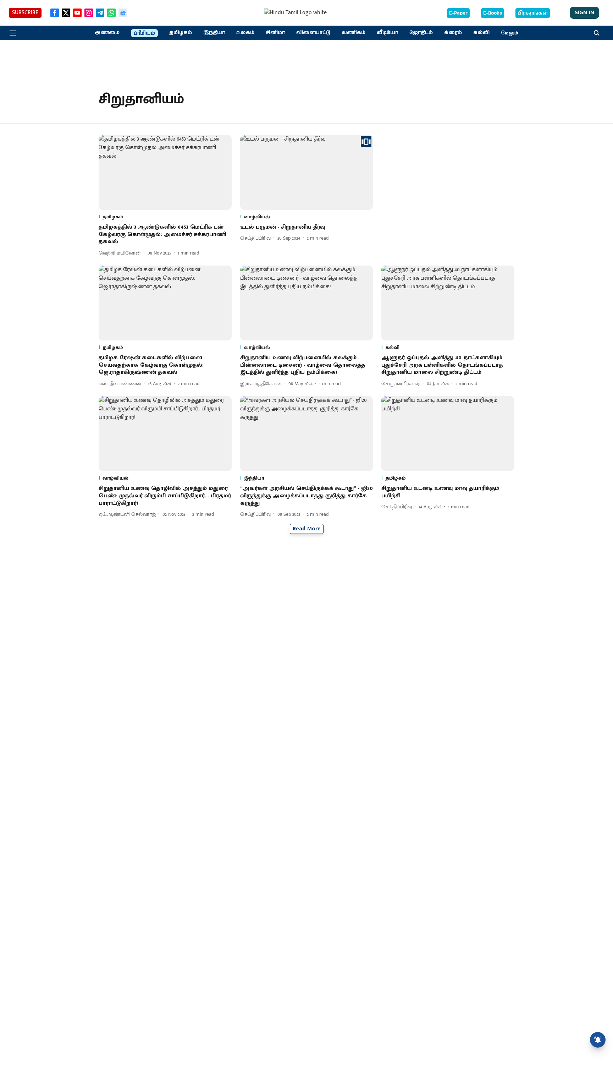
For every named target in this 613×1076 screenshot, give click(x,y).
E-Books (492, 13)
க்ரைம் (453, 32)
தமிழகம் (180, 32)
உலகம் (245, 32)
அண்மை (107, 32)
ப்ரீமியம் (144, 33)
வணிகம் (353, 32)
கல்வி (481, 32)
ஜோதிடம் (421, 32)
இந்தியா (214, 32)
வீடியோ (387, 32)
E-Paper (458, 13)
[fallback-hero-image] (165, 172)
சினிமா (275, 32)
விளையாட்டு (313, 32)
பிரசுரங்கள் (533, 13)
